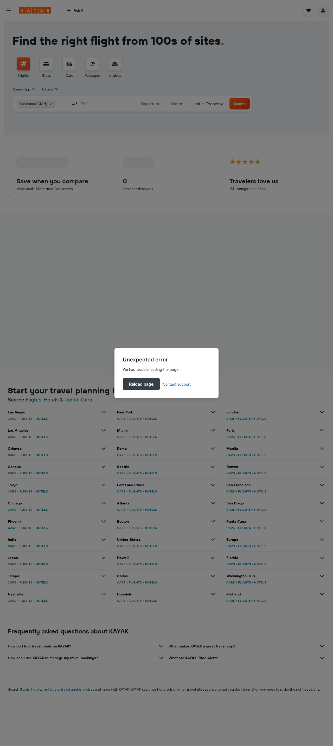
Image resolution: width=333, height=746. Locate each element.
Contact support (177, 384)
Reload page (141, 384)
